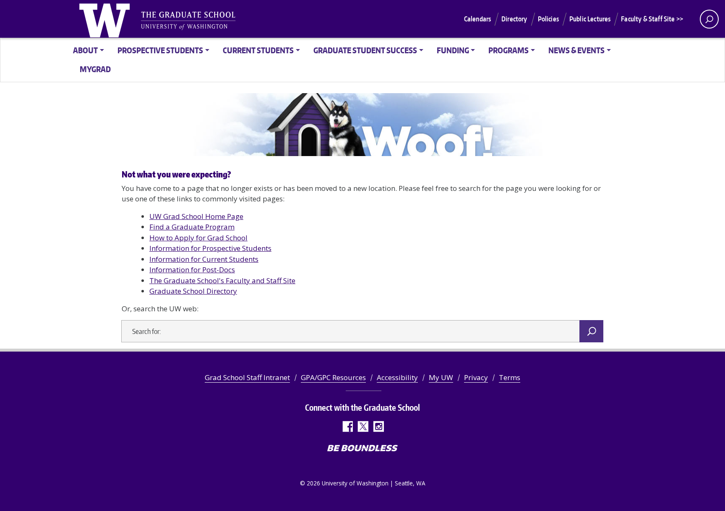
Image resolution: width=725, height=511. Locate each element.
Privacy (476, 377)
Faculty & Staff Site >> (652, 19)
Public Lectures (589, 19)
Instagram (378, 426)
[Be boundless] (362, 449)
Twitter (362, 426)
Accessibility (397, 377)
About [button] (85, 50)
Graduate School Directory (193, 291)
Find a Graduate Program (192, 227)
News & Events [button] (576, 50)
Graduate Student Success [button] (365, 50)
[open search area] (709, 19)
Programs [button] (508, 50)
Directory (514, 19)
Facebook (347, 426)
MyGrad (95, 69)
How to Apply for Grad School (198, 237)
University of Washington (106, 19)
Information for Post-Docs (192, 269)
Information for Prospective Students (210, 248)
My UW (441, 377)
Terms (509, 377)
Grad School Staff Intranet (247, 377)
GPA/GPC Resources (333, 377)
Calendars (477, 19)
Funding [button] (453, 50)
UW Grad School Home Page (196, 216)
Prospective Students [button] (160, 50)
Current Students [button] (258, 50)
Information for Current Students (203, 259)
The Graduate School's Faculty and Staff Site (222, 280)
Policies (548, 19)
